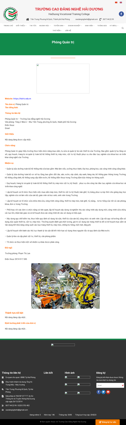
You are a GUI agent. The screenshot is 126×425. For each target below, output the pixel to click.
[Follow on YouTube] (108, 392)
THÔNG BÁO (102, 26)
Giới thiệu (20, 26)
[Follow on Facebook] (121, 13)
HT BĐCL (113, 26)
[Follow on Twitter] (103, 392)
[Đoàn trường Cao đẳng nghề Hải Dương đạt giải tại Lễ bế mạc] (71, 379)
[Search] (123, 28)
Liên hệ (68, 30)
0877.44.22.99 (108, 19)
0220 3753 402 (24, 405)
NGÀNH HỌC (44, 26)
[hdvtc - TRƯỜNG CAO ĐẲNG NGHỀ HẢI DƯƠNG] (10, 14)
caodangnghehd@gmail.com (86, 19)
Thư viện (56, 30)
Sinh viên (89, 26)
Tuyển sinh (58, 26)
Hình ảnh (70, 372)
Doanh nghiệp (74, 26)
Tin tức (33, 26)
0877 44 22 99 (11, 405)
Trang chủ (8, 26)
